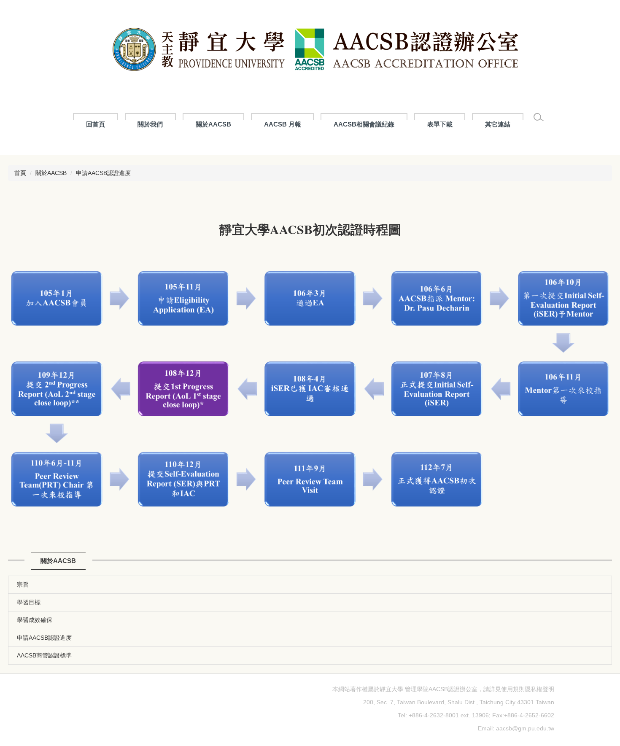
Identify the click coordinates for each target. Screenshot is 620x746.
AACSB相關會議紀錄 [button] (364, 124)
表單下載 (440, 124)
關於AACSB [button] (213, 124)
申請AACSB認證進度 (103, 173)
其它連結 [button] (497, 124)
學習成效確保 (34, 620)
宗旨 (23, 584)
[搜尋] (538, 117)
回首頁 (95, 124)
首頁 (20, 173)
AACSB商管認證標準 (44, 655)
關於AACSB (51, 173)
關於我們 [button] (150, 124)
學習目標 (28, 602)
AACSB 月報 (282, 124)
